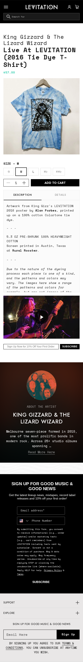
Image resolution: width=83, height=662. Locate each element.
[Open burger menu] (6, 7)
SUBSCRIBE (69, 346)
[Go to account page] (69, 7)
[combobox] (41, 16)
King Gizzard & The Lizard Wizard (33, 40)
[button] (76, 7)
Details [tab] (60, 195)
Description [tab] (22, 195)
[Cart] (76, 7)
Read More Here (41, 452)
